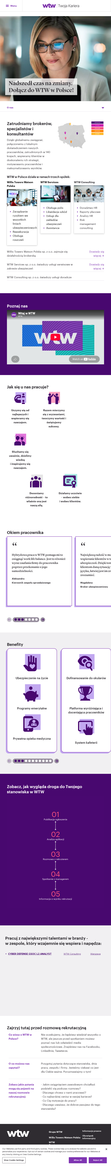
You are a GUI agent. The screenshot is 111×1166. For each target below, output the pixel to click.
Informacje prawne (91, 1131)
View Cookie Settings (14, 1160)
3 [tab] (35, 619)
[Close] (106, 1149)
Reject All (97, 1160)
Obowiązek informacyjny (89, 1136)
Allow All (78, 1160)
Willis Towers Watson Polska (56, 1137)
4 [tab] (47, 761)
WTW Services (53, 1143)
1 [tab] (18, 619)
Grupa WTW (55, 1132)
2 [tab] (28, 619)
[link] (39, 571)
